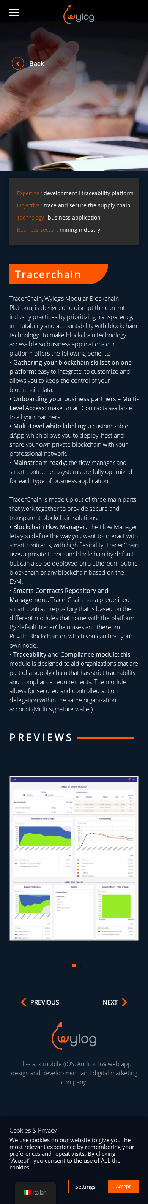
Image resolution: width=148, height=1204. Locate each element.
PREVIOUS (44, 1002)
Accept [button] (123, 1186)
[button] (68, 966)
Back (36, 63)
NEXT (110, 1002)
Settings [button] (85, 1186)
